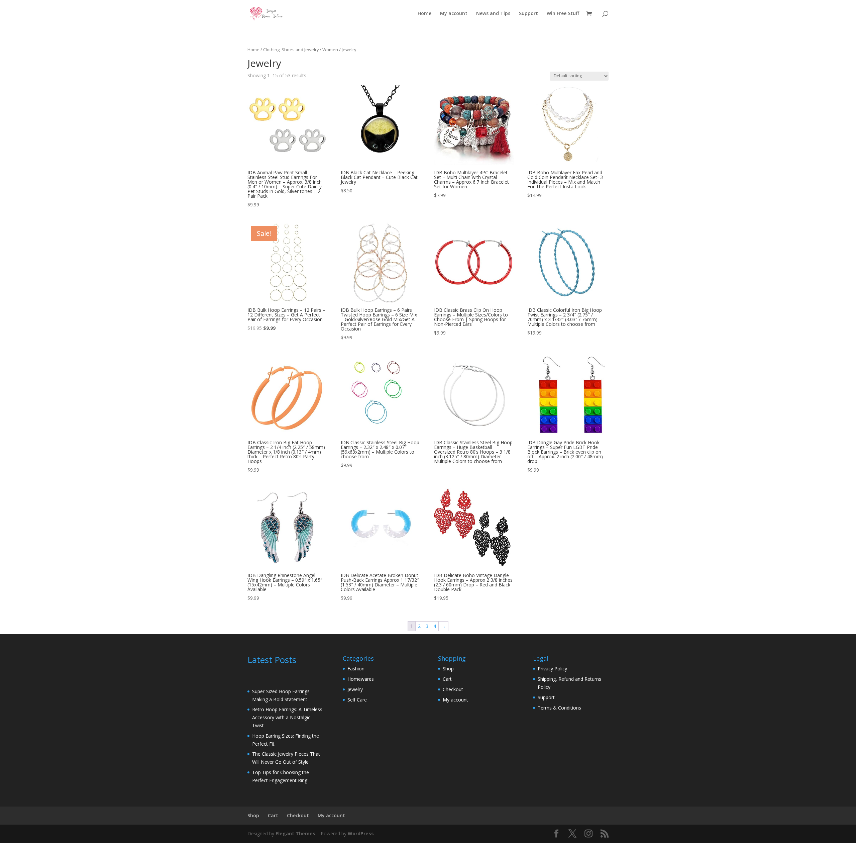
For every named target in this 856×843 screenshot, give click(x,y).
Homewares (360, 679)
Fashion (355, 668)
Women (330, 49)
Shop (448, 668)
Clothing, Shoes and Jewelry (291, 49)
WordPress (361, 833)
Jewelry (355, 689)
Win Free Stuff (563, 13)
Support (528, 13)
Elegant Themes (295, 833)
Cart (447, 679)
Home (424, 13)
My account (453, 13)
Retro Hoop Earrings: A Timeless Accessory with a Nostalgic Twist (287, 717)
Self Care (357, 699)
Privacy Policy (552, 668)
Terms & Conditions (559, 708)
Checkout (453, 689)
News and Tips (493, 13)
